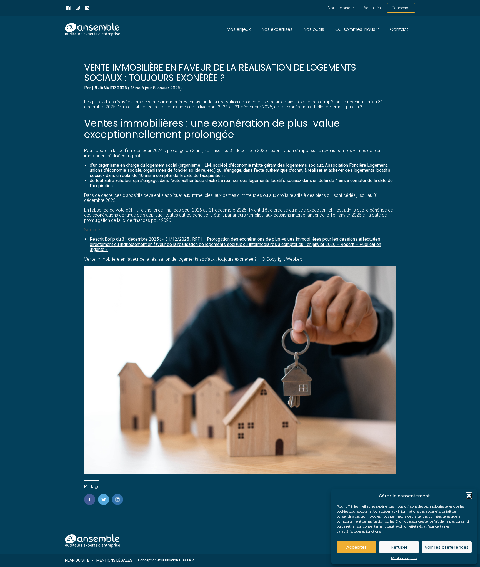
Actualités (372, 8)
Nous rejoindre (341, 8)
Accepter (356, 547)
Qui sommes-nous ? (357, 29)
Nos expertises (277, 29)
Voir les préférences (447, 547)
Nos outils (314, 29)
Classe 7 (186, 560)
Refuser (399, 547)
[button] (469, 495)
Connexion (401, 8)
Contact (399, 29)
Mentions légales (404, 558)
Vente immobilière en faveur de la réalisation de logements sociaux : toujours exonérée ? (170, 259)
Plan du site (77, 560)
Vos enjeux (239, 29)
